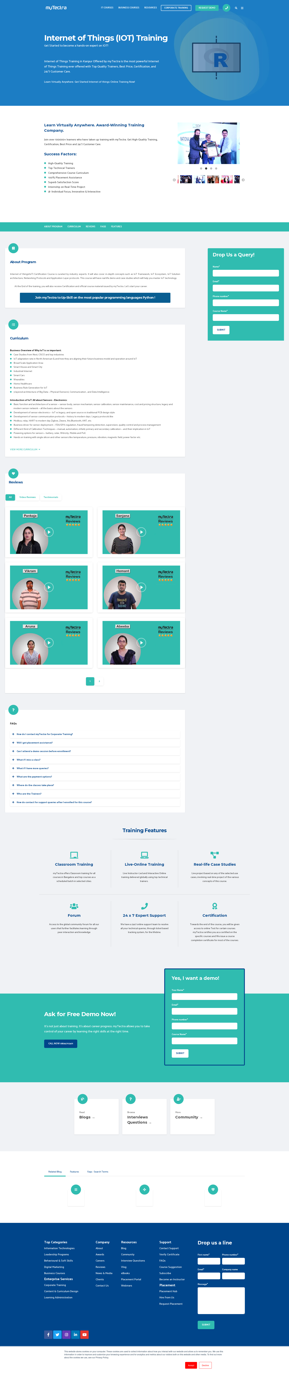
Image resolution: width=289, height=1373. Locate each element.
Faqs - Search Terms (97, 1172)
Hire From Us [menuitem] (166, 1297)
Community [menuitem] (127, 1254)
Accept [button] (191, 1365)
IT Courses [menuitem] (107, 8)
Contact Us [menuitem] (102, 1285)
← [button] (174, 180)
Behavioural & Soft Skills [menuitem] (58, 1261)
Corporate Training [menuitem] (55, 1285)
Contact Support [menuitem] (169, 1248)
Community (192, 1116)
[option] (209, 144)
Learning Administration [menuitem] (58, 1297)
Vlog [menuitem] (123, 1267)
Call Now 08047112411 (60, 1044)
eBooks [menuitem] (125, 1273)
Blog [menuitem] (123, 1248)
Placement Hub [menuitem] (168, 1291)
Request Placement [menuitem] (170, 1304)
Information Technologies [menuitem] (59, 1248)
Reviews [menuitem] (90, 226)
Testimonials (50, 497)
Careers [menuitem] (100, 1261)
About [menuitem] (99, 1248)
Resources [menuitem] (150, 8)
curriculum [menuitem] (74, 226)
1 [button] (201, 168)
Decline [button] (205, 1365)
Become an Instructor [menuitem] (172, 1279)
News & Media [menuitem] (104, 1273)
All (10, 497)
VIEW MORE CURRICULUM (24, 450)
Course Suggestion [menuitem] (170, 1267)
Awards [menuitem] (100, 1254)
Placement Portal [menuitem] (131, 1279)
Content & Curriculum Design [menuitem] (61, 1291)
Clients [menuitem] (100, 1279)
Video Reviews (27, 497)
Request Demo (207, 8)
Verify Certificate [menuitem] (169, 1254)
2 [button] (206, 168)
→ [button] (243, 180)
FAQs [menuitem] (103, 226)
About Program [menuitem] (53, 226)
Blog (96, 1116)
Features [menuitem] (116, 226)
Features (74, 1172)
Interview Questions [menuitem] (133, 1261)
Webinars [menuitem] (126, 1285)
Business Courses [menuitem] (128, 8)
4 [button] (216, 168)
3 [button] (211, 168)
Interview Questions (144, 1116)
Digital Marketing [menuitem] (54, 1267)
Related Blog (55, 1172)
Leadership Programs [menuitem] (56, 1254)
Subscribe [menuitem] (165, 1273)
